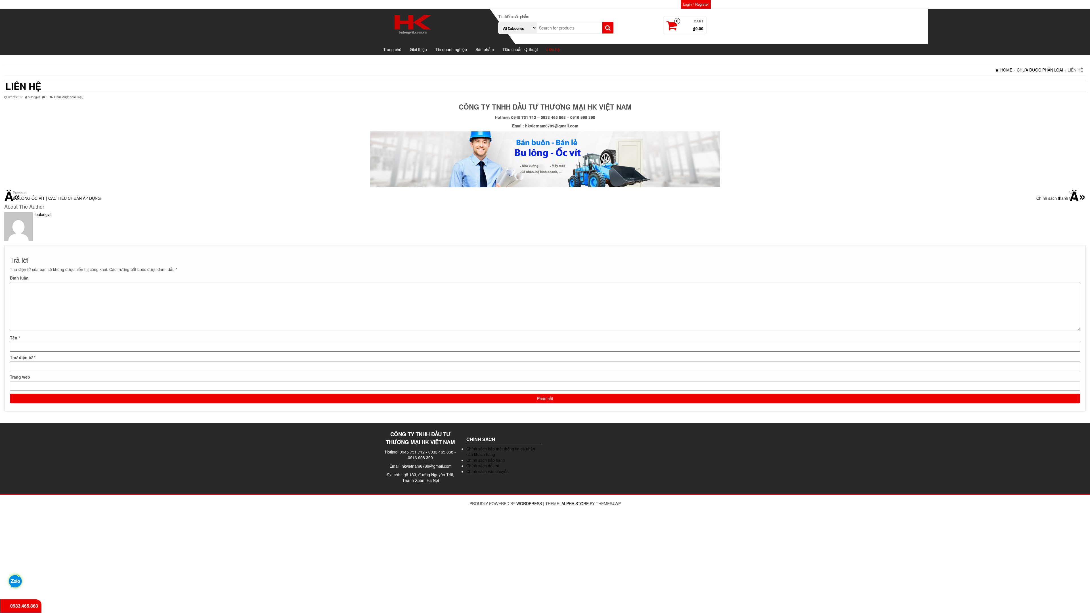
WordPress (529, 503)
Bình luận (19, 278)
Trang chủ (392, 49)
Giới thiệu (418, 49)
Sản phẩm (484, 49)
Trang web (20, 377)
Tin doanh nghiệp (451, 49)
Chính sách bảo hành (485, 460)
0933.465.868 (24, 605)
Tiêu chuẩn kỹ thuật (520, 49)
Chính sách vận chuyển (487, 471)
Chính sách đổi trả (482, 466)
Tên (15, 338)
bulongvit (34, 97)
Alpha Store (575, 503)
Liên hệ (553, 49)
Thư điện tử (22, 357)
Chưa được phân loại (68, 97)
